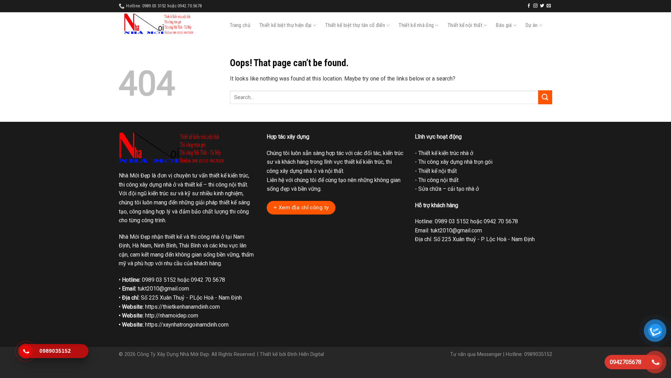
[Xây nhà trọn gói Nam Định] (158, 24)
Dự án (532, 25)
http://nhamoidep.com (171, 315)
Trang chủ (240, 25)
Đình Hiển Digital (305, 354)
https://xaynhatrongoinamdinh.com (187, 324)
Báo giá (504, 25)
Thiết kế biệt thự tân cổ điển (355, 25)
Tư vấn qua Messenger (476, 354)
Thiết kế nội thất (465, 25)
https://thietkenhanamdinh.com (182, 306)
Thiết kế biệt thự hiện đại (285, 25)
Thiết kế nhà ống (416, 25)
